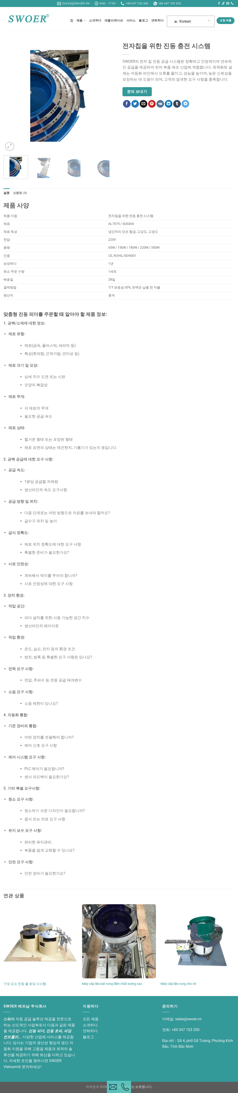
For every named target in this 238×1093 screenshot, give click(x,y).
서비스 (131, 20)
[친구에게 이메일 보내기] (143, 104)
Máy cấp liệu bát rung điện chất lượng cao (112, 984)
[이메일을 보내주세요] (227, 3)
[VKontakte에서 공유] (160, 104)
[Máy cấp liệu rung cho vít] (198, 941)
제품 (79, 20)
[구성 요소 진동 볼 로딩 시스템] (40, 941)
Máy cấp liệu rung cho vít (178, 984)
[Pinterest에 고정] (152, 104)
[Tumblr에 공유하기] (177, 104)
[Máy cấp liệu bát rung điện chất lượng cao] (119, 941)
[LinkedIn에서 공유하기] (168, 104)
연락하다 (157, 20)
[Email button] (113, 1087)
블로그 (143, 20)
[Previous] (11, 96)
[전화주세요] (232, 3)
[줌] (9, 146)
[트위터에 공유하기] (135, 104)
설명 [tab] (6, 193)
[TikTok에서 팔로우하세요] (223, 3)
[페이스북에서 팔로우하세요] (219, 3)
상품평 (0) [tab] (20, 193)
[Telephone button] (125, 1087)
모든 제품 (91, 1019)
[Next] (107, 96)
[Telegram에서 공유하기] (185, 104)
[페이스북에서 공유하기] (127, 104)
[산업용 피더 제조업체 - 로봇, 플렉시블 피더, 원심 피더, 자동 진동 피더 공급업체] (28, 19)
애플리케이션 (114, 20)
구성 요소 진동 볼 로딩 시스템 (24, 984)
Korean (184, 21)
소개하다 (95, 20)
